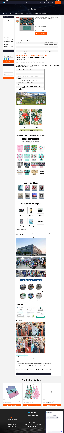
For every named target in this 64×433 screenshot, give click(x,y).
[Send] (62, 432)
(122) (8, 34)
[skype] (4, 59)
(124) (7, 22)
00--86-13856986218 (58, 0)
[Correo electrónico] (8, 59)
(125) (8, 31)
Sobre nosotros (36, 2)
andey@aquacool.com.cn (49, 0)
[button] (4, 394)
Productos (31, 2)
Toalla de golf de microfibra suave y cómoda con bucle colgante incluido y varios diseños (31, 402)
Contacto (41, 2)
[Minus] (61, 412)
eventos (45, 2)
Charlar (58, 2)
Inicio (27, 2)
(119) (7, 37)
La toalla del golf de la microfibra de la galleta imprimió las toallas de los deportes (52, 402)
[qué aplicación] (6, 59)
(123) (8, 20)
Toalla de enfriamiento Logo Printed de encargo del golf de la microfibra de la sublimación (11, 402)
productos (7, 13)
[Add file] (46, 432)
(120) (8, 25)
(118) (8, 47)
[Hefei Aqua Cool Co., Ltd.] (5, 3)
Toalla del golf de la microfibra (13, 13)
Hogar (3, 13)
